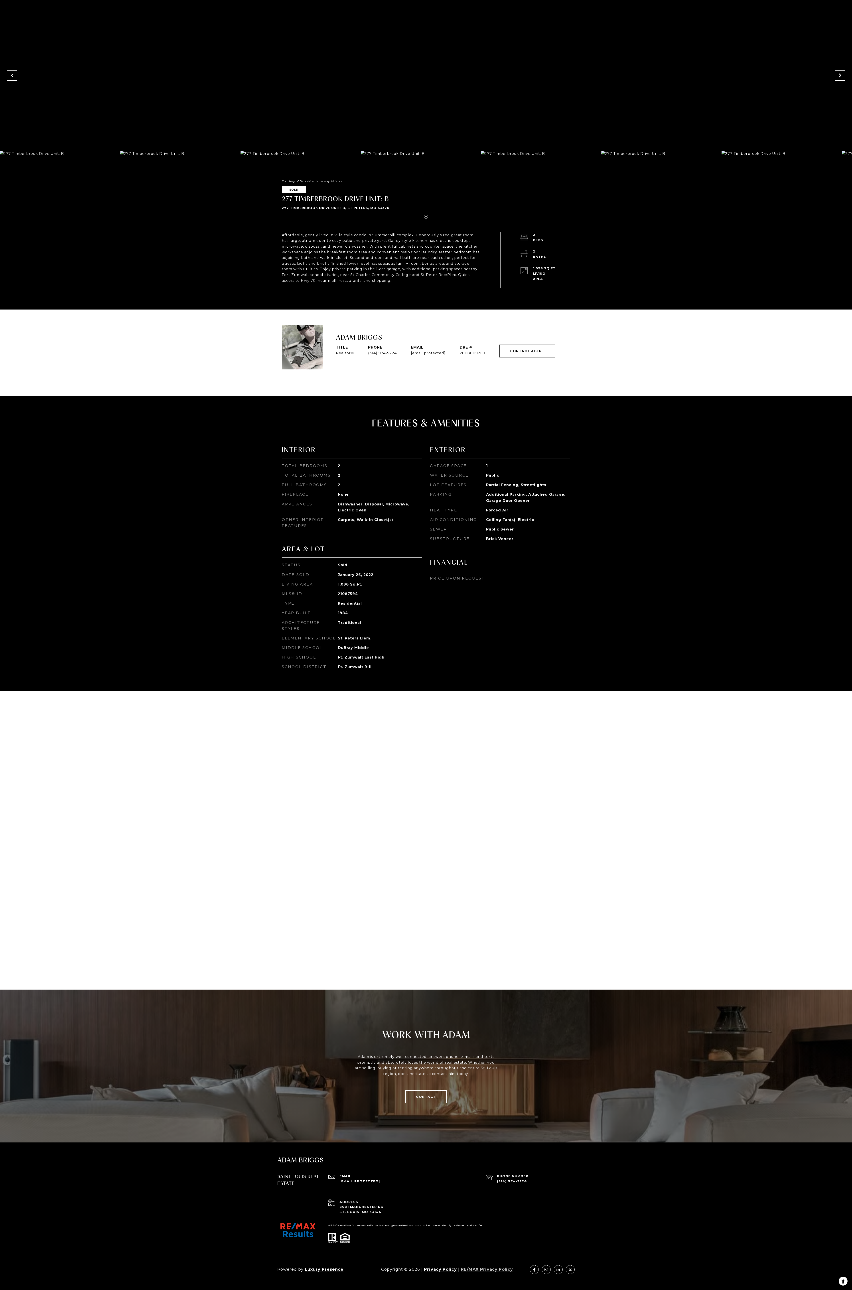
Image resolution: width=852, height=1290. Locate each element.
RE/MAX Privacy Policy (487, 1269)
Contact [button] (426, 1097)
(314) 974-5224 (382, 353)
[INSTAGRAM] (546, 1269)
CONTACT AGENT (527, 351)
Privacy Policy (440, 1269)
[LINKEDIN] (558, 1269)
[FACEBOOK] (534, 1269)
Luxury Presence (324, 1269)
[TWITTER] (570, 1269)
